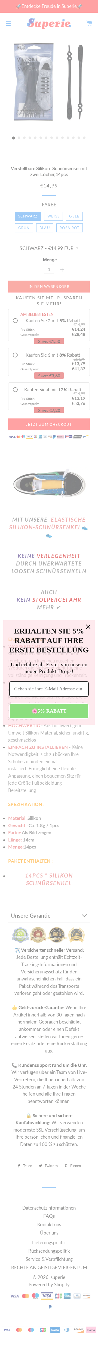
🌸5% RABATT (49, 711)
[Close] (88, 626)
